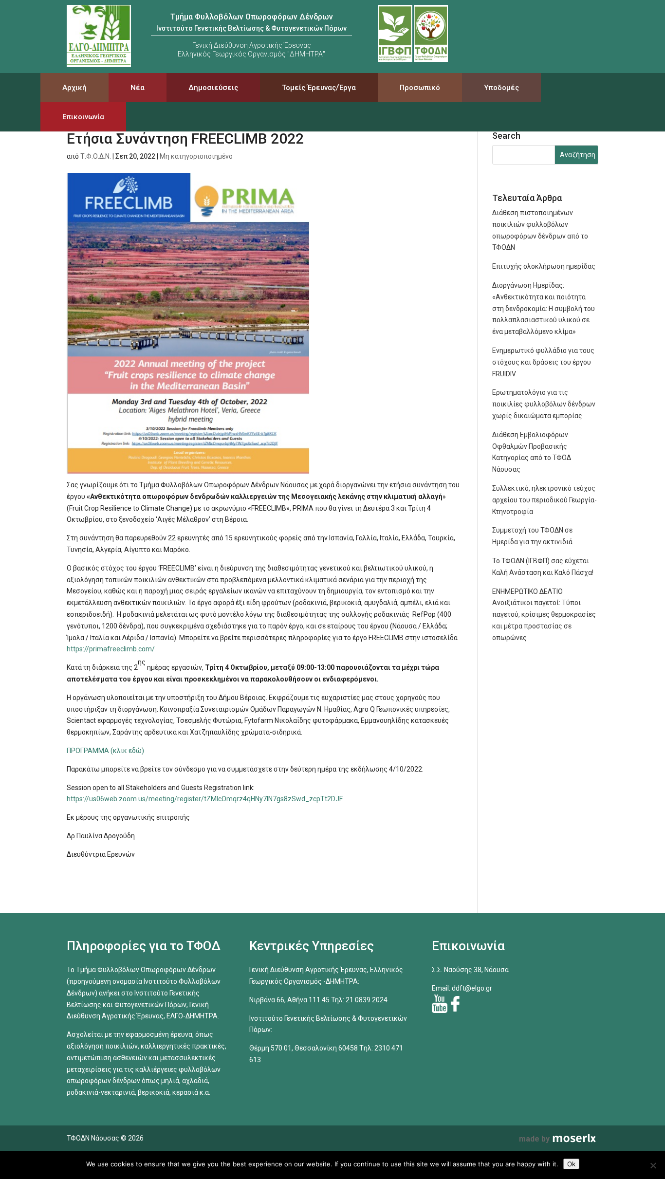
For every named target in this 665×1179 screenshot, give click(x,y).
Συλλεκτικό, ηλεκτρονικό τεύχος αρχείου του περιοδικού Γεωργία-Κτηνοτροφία (544, 500)
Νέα (137, 87)
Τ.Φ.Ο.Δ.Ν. (95, 156)
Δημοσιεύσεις (213, 87)
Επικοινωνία (83, 116)
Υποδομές (501, 87)
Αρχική (74, 87)
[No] (653, 1165)
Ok (571, 1164)
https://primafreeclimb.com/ (111, 649)
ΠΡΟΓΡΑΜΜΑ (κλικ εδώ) (105, 751)
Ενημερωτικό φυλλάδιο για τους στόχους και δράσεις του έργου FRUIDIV (543, 362)
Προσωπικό (420, 87)
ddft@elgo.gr (472, 988)
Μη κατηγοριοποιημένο (196, 156)
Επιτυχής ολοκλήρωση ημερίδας (543, 266)
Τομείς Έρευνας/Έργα (319, 87)
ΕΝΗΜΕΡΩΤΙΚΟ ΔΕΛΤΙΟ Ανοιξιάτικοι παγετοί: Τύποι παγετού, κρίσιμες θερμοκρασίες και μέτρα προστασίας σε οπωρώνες (544, 615)
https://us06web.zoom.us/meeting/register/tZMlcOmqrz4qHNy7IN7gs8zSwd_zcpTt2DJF (205, 799)
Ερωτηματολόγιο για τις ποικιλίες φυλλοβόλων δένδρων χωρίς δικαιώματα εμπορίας (543, 404)
